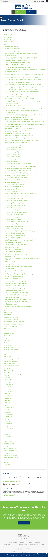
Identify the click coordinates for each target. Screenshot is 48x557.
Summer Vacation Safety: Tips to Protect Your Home (17, 289)
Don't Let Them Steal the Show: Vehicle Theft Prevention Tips (19, 116)
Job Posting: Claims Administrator (13, 161)
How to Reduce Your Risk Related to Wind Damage (16, 142)
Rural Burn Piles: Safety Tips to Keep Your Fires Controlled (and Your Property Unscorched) (23, 270)
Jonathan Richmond (9, 407)
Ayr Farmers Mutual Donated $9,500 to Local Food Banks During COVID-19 (22, 77)
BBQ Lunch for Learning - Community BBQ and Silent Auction (19, 98)
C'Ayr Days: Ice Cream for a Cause (13, 105)
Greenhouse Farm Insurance (10, 351)
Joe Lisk (6, 405)
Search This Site (7, 454)
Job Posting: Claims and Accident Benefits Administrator (18, 163)
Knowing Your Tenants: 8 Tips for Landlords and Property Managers (21, 239)
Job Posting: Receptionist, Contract (13, 219)
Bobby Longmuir (9, 384)
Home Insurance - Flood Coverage (12, 358)
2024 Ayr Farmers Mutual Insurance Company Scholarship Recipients (21, 53)
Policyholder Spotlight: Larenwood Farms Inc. (15, 263)
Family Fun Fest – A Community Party (13, 126)
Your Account (7, 464)
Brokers (6, 310)
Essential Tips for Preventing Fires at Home (15, 123)
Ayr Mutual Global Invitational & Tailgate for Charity (17, 93)
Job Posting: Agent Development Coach (14, 145)
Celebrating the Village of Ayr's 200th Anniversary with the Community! (21, 110)
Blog (5, 44)
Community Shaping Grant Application (13, 324)
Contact (42, 544)
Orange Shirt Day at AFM (10, 261)
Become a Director (8, 41)
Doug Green (8, 397)
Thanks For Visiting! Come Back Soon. (12, 457)
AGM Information (8, 37)
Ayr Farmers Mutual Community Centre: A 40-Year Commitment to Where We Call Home (24, 75)
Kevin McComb (8, 411)
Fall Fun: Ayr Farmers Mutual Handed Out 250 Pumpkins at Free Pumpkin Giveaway (24, 124)
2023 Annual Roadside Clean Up (12, 48)
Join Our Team (7, 368)
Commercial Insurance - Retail (11, 319)
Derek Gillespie (8, 395)
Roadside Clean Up (9, 268)
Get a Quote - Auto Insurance (10, 344)
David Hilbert (8, 393)
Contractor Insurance (9, 330)
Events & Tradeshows (12, 542)
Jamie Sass (7, 400)
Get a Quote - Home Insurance (11, 349)
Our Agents (6, 375)
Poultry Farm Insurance (9, 446)
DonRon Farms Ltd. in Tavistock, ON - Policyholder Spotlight (19, 119)
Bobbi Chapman (8, 379)
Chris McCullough (9, 390)
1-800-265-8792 (5, 1)
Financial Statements (33, 544)
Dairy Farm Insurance (9, 335)
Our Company (7, 434)
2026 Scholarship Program (10, 34)
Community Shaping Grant (10, 323)
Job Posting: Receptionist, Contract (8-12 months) (16, 221)
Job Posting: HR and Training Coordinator (14, 184)
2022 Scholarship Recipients (11, 46)
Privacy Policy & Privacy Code (10, 448)
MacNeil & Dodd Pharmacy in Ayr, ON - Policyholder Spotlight (19, 240)
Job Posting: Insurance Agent (11, 188)
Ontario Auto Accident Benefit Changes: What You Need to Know (19, 374)
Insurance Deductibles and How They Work (15, 144)
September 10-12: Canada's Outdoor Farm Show (16, 282)
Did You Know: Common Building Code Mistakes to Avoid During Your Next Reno (24, 114)
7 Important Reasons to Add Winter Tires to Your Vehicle (18, 62)
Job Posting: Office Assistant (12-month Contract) (16, 212)
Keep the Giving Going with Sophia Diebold (15, 235)
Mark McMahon (8, 418)
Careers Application (8, 312)
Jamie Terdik (8, 402)
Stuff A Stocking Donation (11, 287)
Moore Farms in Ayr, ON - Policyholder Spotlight (16, 254)
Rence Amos (8, 421)
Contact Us (6, 328)
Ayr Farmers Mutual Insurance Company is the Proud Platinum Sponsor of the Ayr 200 (25, 86)
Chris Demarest (8, 386)
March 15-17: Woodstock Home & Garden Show (16, 244)
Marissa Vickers (8, 416)
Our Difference (7, 436)
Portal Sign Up (7, 445)
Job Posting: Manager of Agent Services (14, 198)
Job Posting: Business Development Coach (15, 158)
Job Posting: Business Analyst (12, 151)
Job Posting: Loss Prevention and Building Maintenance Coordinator (21, 193)
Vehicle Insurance (8, 459)
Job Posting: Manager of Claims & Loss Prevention (16, 200)
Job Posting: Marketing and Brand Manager (15, 205)
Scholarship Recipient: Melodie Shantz (14, 276)
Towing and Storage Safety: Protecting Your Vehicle (17, 292)
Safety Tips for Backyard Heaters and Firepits (15, 273)
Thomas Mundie (9, 428)
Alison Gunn (8, 381)
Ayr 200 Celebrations (10, 73)
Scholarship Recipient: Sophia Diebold (13, 280)
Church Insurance (8, 314)
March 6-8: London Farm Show (12, 247)
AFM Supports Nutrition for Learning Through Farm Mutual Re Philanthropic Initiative (25, 69)
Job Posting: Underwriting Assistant (13, 223)
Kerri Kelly (7, 409)
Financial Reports (8, 340)
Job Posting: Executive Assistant (12, 179)
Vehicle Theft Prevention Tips (12, 294)
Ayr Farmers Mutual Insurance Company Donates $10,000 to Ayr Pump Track (23, 84)
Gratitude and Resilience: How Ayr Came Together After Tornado (20, 130)
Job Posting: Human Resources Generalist (14, 186)
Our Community (7, 432)
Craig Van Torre (8, 391)
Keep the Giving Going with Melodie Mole (14, 233)
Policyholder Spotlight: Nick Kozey (13, 264)
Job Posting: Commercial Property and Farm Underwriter (18, 170)
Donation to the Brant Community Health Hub (16, 117)
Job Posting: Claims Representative (13, 165)
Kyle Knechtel (8, 412)
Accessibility (6, 36)
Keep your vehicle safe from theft (12, 237)
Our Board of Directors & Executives (12, 431)
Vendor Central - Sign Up (9, 461)
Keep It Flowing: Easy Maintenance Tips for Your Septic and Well (20, 232)
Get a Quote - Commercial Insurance (12, 345)
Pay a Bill (34, 1)
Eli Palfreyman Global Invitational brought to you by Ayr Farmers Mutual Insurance (24, 121)
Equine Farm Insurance (9, 337)
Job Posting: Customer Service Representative (15, 172)
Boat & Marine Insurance (9, 309)
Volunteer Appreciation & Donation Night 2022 (16, 296)
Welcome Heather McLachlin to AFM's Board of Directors (18, 299)
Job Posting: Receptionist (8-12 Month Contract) (16, 217)
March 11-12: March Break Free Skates (14, 242)
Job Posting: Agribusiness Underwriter (14, 147)
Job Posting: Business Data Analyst (13, 156)
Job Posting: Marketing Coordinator (13, 207)
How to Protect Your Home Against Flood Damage (16, 138)
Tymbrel (26, 552)
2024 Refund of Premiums (11, 55)
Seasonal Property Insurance (10, 455)
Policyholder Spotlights (9, 443)
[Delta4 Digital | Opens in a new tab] (24, 550)
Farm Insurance (7, 338)
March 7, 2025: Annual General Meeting (14, 251)
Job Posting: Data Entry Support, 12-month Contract (17, 175)
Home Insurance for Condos (10, 361)
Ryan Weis (7, 426)
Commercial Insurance (9, 316)
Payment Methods (8, 439)
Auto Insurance (7, 39)
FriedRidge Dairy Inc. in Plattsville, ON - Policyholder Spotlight (19, 128)
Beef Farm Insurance (8, 43)
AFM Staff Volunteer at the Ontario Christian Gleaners (17, 67)
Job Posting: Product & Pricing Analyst (14, 216)
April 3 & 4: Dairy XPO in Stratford (12, 71)
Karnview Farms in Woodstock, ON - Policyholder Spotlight (18, 230)
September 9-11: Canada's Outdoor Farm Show (16, 283)
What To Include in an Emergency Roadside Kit (16, 301)
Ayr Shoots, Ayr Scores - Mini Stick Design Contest (16, 94)
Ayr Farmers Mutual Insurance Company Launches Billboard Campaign (21, 89)
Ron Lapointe (8, 425)
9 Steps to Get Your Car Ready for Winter (14, 64)
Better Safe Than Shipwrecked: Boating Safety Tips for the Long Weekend (22, 101)
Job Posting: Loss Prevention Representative (15, 196)
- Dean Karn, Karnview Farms (9, 495)
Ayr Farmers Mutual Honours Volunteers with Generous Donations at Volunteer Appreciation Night (23, 80)
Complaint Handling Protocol (10, 326)
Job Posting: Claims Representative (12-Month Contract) (18, 168)
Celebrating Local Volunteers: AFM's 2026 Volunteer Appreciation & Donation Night (24, 109)
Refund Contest (7, 452)
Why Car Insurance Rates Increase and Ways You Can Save (18, 303)
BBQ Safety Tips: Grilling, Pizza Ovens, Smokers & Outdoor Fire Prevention (22, 100)
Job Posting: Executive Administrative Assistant (16, 177)
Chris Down (7, 388)
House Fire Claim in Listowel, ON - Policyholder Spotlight (18, 133)
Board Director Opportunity (11, 103)
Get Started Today (24, 523)
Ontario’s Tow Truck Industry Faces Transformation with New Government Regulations (22, 259)
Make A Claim (7, 372)
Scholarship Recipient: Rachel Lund (13, 278)
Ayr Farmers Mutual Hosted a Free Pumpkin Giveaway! (17, 82)
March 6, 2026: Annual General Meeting (14, 249)
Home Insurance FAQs (9, 360)
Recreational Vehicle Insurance (11, 450)
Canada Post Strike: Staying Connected (14, 107)
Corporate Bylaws (8, 331)
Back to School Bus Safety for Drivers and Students (17, 96)
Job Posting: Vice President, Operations (14, 226)
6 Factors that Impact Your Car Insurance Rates (16, 60)
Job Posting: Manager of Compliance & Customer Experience (19, 203)
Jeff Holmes (7, 404)
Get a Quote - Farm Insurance (11, 347)
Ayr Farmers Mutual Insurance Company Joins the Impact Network (20, 87)
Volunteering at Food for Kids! (12, 297)
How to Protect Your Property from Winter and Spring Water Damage (21, 140)
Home (5, 354)
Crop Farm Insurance (9, 333)
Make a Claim (31, 12)
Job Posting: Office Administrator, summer (15, 210)
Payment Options (8, 441)
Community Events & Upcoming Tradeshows (14, 321)
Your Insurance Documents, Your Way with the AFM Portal (18, 306)
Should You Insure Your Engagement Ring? (15, 285)
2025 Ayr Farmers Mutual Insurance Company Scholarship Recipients (21, 57)
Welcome (6, 462)
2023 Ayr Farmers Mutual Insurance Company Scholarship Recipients (21, 50)
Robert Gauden (8, 423)
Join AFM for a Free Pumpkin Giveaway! (14, 228)
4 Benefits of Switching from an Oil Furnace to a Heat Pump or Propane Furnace (23, 59)
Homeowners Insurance (9, 367)
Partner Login (7, 438)
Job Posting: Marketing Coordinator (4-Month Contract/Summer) (20, 209)
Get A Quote (6, 342)
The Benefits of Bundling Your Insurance (14, 290)
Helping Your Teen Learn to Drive (13, 131)
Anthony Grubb (8, 383)
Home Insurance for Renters (10, 363)
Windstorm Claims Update (11, 304)
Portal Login (41, 1)
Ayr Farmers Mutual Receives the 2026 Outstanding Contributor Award (21, 91)
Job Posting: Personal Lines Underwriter (14, 214)
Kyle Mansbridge (9, 414)
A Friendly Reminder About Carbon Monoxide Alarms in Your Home (20, 66)
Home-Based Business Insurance (11, 365)
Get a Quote (20, 12)
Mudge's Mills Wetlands (10, 256)
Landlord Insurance (8, 370)
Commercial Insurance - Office (11, 317)
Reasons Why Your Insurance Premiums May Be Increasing (19, 266)
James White (8, 398)
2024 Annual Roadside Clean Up (12, 52)
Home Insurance (7, 356)
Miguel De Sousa (9, 419)
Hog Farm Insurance (8, 353)
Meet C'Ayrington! (9, 253)
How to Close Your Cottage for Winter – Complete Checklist (19, 137)
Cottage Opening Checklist (11, 112)
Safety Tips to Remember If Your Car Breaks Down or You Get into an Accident (23, 274)
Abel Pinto (7, 377)
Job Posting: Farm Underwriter (12, 182)
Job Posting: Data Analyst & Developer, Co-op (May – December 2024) (21, 174)
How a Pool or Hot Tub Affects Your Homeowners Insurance (19, 135)
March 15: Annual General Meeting (13, 246)
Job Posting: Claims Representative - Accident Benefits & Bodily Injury (21, 167)
